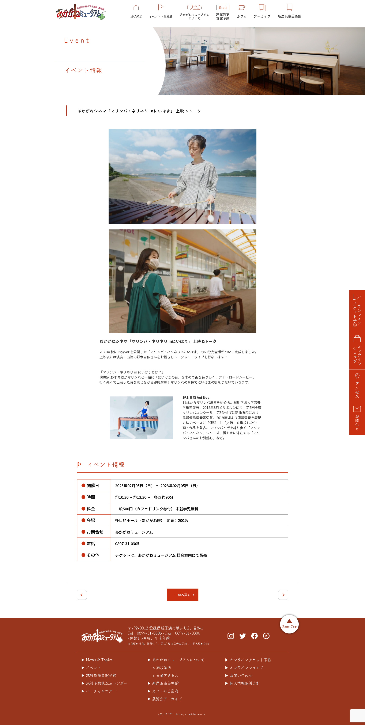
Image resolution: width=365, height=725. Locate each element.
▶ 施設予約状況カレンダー (104, 683)
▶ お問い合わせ (238, 675)
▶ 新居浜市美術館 (163, 683)
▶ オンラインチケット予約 (248, 660)
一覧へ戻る (183, 595)
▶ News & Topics (97, 660)
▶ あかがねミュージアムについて (176, 660)
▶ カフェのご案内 (162, 691)
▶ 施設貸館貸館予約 (98, 675)
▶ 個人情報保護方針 (242, 683)
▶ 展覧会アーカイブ (164, 699)
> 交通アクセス (165, 675)
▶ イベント (91, 668)
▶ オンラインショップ (244, 668)
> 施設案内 (162, 668)
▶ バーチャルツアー (98, 691)
